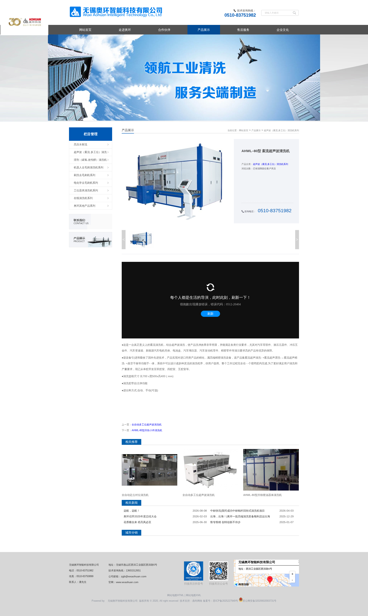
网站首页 (85, 29)
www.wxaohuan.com (127, 582)
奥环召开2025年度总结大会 (140, 516)
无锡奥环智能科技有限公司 (84, 564)
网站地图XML (193, 595)
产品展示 (204, 29)
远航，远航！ (132, 510)
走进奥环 (125, 29)
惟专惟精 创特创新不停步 (225, 522)
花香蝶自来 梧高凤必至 (137, 522)
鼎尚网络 (197, 600)
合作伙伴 (164, 29)
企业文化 (283, 29)
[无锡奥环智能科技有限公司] (116, 12)
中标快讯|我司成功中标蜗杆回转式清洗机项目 (237, 510)
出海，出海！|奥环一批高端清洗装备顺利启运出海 (240, 516)
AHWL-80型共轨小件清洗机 (147, 430)
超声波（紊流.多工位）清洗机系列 (281, 130)
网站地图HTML (175, 595)
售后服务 (243, 29)
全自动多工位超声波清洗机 (147, 424)
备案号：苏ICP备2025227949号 (220, 600)
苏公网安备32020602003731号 (259, 600)
